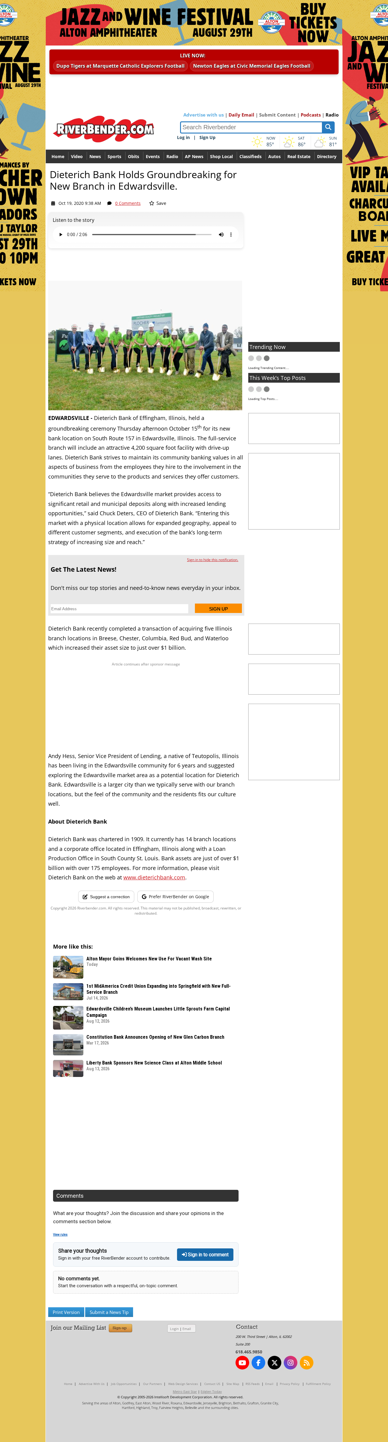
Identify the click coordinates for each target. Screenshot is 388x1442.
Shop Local (221, 156)
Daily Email (241, 115)
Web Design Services (183, 1384)
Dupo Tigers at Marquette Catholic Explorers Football (120, 66)
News (95, 156)
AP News (194, 156)
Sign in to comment (208, 1255)
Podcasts (311, 115)
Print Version (66, 1312)
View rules (60, 1234)
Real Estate (298, 156)
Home (58, 156)
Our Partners (152, 1384)
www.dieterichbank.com (154, 877)
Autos (274, 156)
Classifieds (250, 156)
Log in (183, 137)
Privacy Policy (289, 1384)
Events (153, 156)
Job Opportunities (124, 1384)
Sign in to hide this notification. (212, 559)
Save (160, 203)
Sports (114, 156)
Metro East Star (185, 1391)
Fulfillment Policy (318, 1384)
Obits (133, 156)
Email (186, 1328)
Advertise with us (203, 115)
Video (77, 156)
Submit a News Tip (109, 1312)
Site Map (232, 1384)
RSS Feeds (253, 1384)
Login (174, 1328)
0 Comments (128, 203)
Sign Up (207, 137)
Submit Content (277, 115)
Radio (332, 115)
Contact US (212, 1384)
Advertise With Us (92, 1384)
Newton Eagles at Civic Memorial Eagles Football (251, 66)
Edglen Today (211, 1391)
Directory (326, 156)
